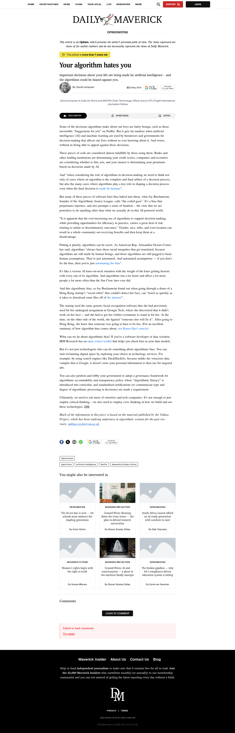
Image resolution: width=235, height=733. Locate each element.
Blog (157, 659)
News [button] (66, 4)
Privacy (111, 710)
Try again (69, 634)
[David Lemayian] (65, 87)
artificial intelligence (86, 464)
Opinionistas (67, 458)
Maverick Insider (92, 659)
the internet (114, 297)
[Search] (158, 4)
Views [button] (78, 4)
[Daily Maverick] (117, 19)
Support (171, 4)
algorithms (66, 464)
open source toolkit (99, 341)
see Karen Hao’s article (132, 328)
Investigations (48, 4)
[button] (151, 87)
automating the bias (107, 263)
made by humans (109, 188)
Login (198, 4)
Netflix (104, 464)
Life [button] (109, 4)
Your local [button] (94, 4)
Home (31, 4)
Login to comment (117, 613)
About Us (118, 659)
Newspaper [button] (123, 4)
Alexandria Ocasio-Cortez (124, 464)
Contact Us (139, 659)
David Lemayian (85, 87)
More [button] (138, 4)
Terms (124, 710)
